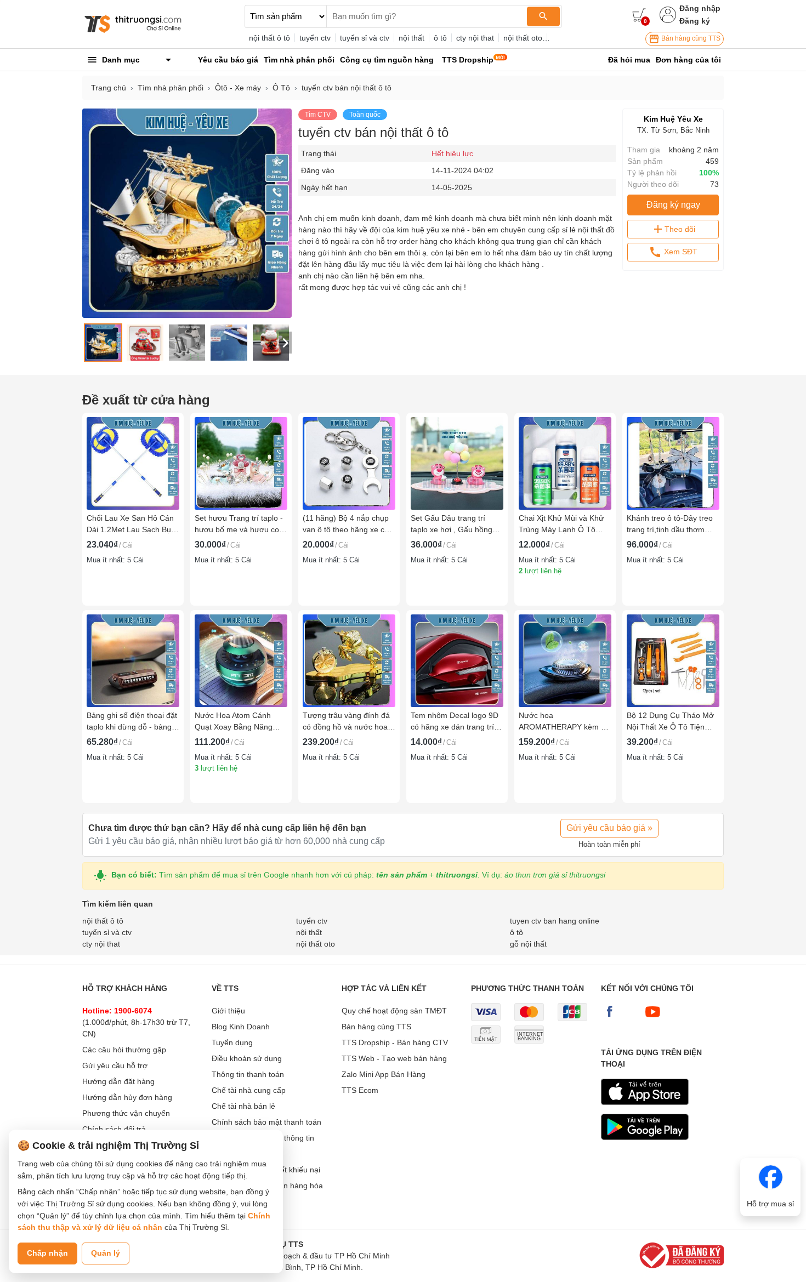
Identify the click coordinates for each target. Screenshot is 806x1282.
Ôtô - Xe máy (238, 87)
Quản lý (105, 1253)
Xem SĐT (679, 251)
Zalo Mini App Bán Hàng (383, 1074)
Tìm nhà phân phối (170, 87)
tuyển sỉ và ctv (364, 37)
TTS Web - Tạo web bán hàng (394, 1058)
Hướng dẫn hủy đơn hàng (127, 1097)
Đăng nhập (699, 8)
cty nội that (475, 37)
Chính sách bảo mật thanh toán (266, 1122)
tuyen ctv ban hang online (554, 920)
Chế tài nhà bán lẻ (243, 1106)
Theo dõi (680, 229)
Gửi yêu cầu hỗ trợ (114, 1065)
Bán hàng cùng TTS (690, 38)
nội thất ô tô (269, 37)
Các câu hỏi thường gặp (124, 1049)
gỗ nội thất (528, 943)
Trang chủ (108, 87)
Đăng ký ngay (673, 204)
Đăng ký (694, 20)
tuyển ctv (315, 37)
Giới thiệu (228, 1010)
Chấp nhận (47, 1253)
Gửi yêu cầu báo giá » (609, 828)
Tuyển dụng (232, 1042)
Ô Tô (281, 87)
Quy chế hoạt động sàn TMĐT (394, 1010)
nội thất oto (522, 37)
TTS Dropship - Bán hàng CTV (395, 1042)
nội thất (411, 37)
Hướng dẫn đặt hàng (118, 1081)
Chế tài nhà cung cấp (249, 1090)
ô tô (440, 37)
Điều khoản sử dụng (247, 1058)
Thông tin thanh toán (248, 1074)
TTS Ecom (360, 1090)
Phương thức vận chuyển (126, 1113)
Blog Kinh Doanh (241, 1026)
